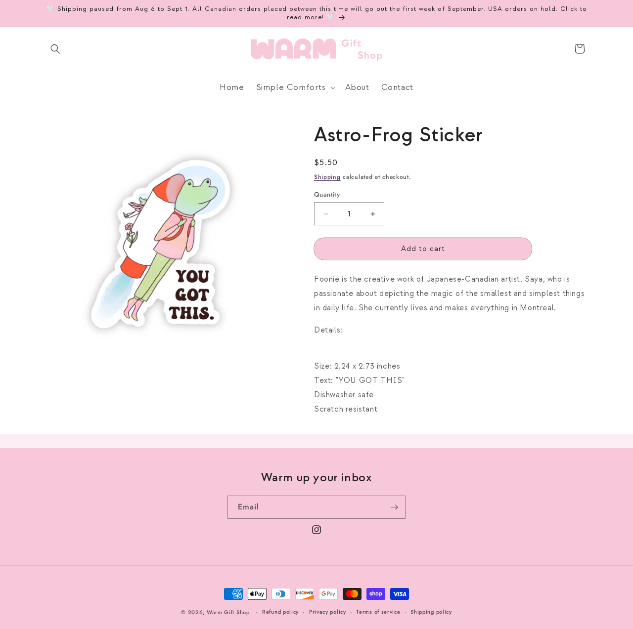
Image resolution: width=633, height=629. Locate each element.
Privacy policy (327, 612)
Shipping (327, 176)
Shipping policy (431, 612)
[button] (55, 49)
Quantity (327, 194)
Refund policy (280, 612)
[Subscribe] (394, 507)
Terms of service (378, 612)
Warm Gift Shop (228, 612)
